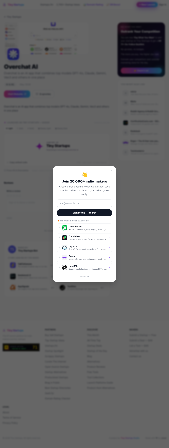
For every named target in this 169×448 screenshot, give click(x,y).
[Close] (111, 170)
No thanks (84, 276)
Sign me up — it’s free (85, 212)
